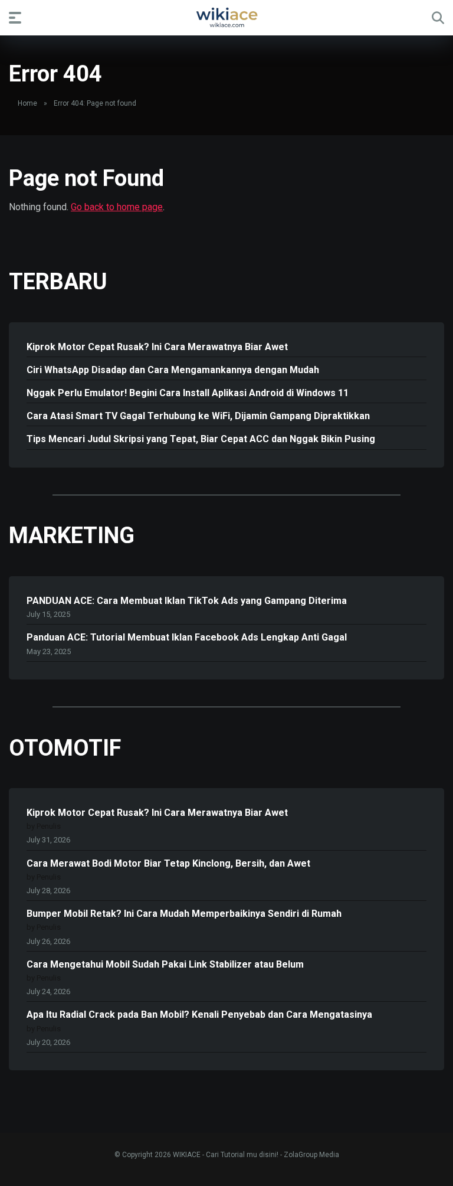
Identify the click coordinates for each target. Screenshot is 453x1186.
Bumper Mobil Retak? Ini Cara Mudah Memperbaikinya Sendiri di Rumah (184, 913)
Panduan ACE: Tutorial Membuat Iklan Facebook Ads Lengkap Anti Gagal (187, 637)
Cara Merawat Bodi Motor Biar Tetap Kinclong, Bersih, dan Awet (168, 863)
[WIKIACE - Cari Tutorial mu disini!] (226, 17)
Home (27, 103)
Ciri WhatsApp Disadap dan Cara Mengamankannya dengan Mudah (173, 369)
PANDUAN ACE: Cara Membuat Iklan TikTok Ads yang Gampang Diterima (187, 600)
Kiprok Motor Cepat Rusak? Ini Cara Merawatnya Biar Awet (157, 346)
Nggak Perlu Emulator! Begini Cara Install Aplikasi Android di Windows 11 (188, 392)
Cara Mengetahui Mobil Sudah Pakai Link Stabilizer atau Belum (165, 964)
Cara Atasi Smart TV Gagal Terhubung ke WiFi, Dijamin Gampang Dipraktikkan (198, 416)
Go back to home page (117, 207)
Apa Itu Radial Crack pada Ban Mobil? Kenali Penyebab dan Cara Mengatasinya (199, 1014)
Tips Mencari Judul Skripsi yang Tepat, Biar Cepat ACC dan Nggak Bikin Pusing (201, 439)
